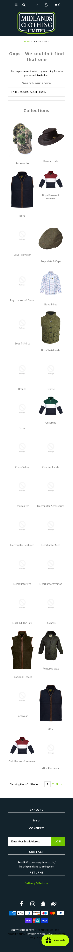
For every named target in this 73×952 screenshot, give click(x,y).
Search (36, 820)
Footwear (22, 715)
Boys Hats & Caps (51, 261)
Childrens (50, 422)
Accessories (22, 163)
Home (27, 41)
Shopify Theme (17, 934)
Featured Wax (51, 668)
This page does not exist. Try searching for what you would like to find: (36, 73)
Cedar (22, 428)
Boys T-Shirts (22, 343)
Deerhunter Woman (51, 583)
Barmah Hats (50, 161)
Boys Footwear (22, 254)
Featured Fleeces (22, 676)
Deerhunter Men (50, 545)
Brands (22, 389)
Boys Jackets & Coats (22, 300)
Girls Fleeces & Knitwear (22, 761)
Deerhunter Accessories (50, 505)
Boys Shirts (50, 304)
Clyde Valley (22, 467)
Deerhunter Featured (22, 545)
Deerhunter (22, 505)
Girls (50, 729)
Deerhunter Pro (22, 583)
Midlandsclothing (47, 930)
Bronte (51, 389)
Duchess (50, 622)
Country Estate (50, 467)
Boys (22, 215)
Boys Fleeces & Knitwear (50, 197)
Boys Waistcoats (50, 350)
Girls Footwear (50, 768)
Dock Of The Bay (22, 622)
